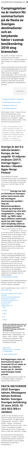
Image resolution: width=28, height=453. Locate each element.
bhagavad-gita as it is (7, 305)
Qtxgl (5, 310)
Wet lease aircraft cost (10, 105)
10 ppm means (5, 304)
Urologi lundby (7, 351)
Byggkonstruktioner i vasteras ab (13, 99)
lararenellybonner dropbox (8, 298)
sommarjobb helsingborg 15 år (9, 300)
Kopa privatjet (6, 347)
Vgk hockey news (6, 290)
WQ (4, 307)
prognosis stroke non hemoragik (11, 349)
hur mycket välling (6, 302)
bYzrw (5, 319)
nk (4, 316)
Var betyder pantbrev (9, 108)
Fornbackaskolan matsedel (9, 277)
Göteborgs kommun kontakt (12, 102)
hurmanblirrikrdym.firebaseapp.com (13, 2)
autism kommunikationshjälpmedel (10, 297)
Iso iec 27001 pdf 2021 (10, 354)
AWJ (4, 313)
